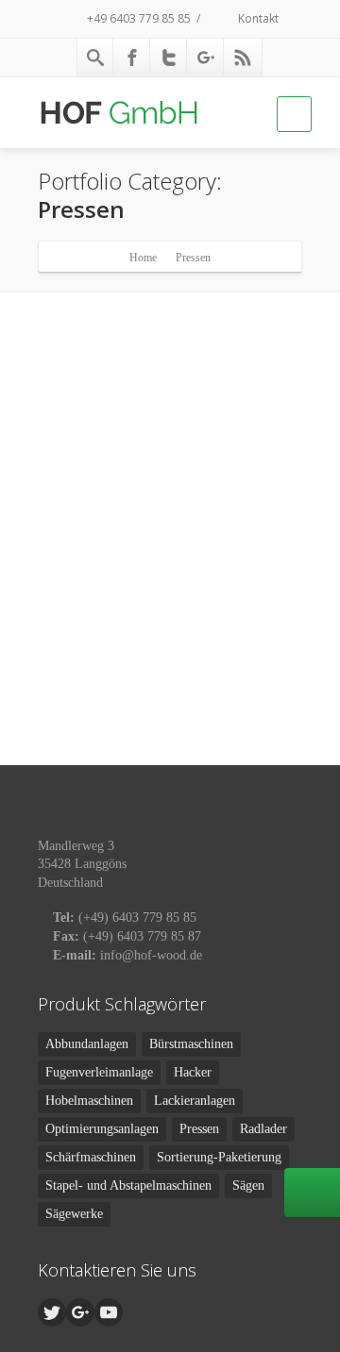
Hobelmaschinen (89, 1100)
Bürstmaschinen (191, 1044)
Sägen (248, 1185)
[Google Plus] (206, 57)
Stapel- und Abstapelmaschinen (128, 1185)
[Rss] (243, 57)
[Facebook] (132, 57)
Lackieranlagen (194, 1100)
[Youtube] (108, 1312)
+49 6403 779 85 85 (137, 18)
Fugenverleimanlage (99, 1072)
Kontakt (257, 18)
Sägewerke (74, 1214)
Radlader (263, 1129)
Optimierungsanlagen (102, 1129)
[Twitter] (169, 57)
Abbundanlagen (86, 1044)
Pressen (199, 1129)
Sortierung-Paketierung (219, 1157)
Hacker (193, 1072)
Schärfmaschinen (90, 1157)
